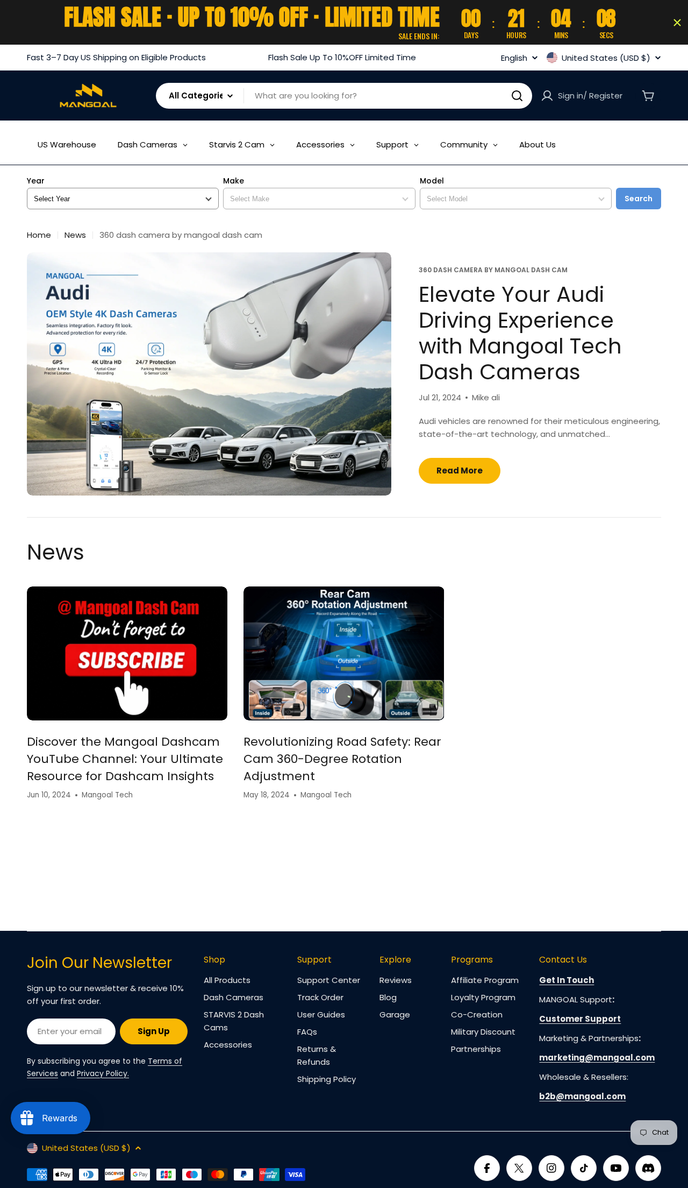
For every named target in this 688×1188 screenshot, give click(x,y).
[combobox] (344, 96)
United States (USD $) (606, 57)
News (75, 235)
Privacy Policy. (103, 1073)
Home (39, 235)
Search (639, 198)
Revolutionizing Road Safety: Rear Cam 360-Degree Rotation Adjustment (342, 758)
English (514, 58)
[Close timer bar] (677, 22)
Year (36, 181)
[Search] (517, 95)
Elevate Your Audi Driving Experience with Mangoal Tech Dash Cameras (520, 333)
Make (233, 181)
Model (432, 181)
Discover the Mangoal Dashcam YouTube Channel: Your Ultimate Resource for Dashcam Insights (125, 758)
